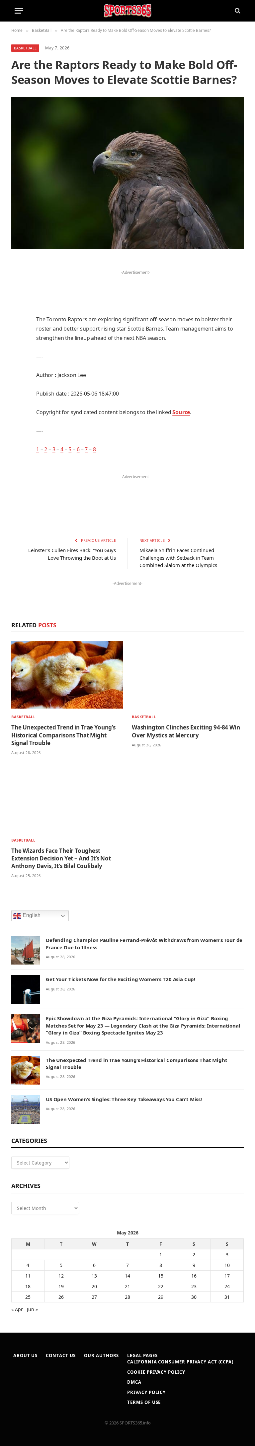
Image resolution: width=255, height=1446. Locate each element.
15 (160, 1276)
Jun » (32, 1309)
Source (181, 412)
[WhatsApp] (18, 433)
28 (127, 1297)
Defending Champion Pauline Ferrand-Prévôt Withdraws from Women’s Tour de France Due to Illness (144, 943)
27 (94, 1297)
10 (227, 1265)
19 (61, 1286)
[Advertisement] (135, 287)
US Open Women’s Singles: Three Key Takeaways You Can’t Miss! (124, 1099)
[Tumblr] (18, 366)
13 (94, 1276)
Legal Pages (142, 1355)
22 (160, 1286)
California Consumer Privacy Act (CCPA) (180, 1362)
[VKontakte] (18, 400)
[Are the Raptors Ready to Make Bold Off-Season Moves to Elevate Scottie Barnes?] (127, 173)
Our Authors (101, 1355)
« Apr (17, 1309)
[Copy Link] (18, 450)
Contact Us (61, 1355)
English (31, 915)
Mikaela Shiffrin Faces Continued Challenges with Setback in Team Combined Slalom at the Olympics (178, 557)
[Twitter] (18, 298)
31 (227, 1297)
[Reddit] (18, 383)
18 (28, 1286)
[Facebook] (18, 281)
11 (28, 1276)
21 (127, 1286)
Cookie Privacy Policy (156, 1372)
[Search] (236, 10)
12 (61, 1276)
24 (227, 1286)
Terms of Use (144, 1402)
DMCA (134, 1382)
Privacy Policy (146, 1392)
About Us (25, 1355)
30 (194, 1297)
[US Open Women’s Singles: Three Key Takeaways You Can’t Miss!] (25, 1109)
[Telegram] (18, 416)
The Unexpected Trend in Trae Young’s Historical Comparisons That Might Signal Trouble (63, 734)
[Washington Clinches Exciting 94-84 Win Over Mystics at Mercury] (188, 675)
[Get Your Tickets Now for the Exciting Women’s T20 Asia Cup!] (25, 989)
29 (160, 1297)
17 (227, 1276)
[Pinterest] (18, 332)
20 (94, 1286)
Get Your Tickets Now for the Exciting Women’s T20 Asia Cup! (120, 979)
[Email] (18, 349)
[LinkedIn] (18, 315)
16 (194, 1276)
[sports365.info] (127, 11)
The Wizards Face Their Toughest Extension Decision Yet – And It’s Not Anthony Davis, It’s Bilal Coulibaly (61, 858)
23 (194, 1286)
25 (28, 1297)
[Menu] (19, 10)
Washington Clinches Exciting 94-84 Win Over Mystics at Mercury (186, 731)
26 (61, 1297)
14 (127, 1276)
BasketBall (25, 47)
